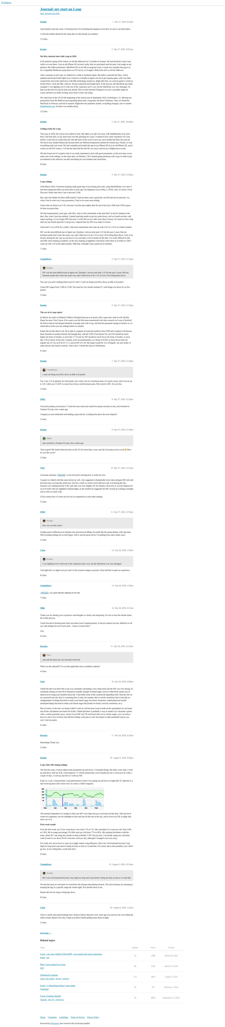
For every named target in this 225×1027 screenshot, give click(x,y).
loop (47, 958)
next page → (45, 933)
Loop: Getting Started (50, 996)
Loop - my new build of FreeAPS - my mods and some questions (71, 954)
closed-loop (59, 1000)
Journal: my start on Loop (60, 9)
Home (42, 1017)
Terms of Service (78, 1017)
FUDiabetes (6, 3)
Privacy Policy (93, 1017)
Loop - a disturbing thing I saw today (58, 985)
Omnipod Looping (49, 975)
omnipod (65, 979)
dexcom (58, 979)
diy (53, 1000)
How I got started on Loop (52, 964)
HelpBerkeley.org (47, 106)
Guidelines (63, 1017)
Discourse (55, 1023)
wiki (49, 1000)
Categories (52, 1017)
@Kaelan (61, 475)
